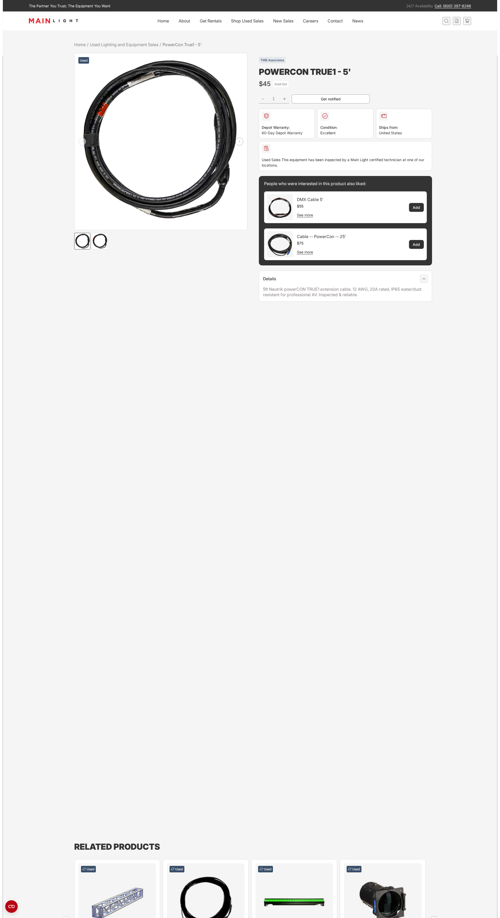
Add (416, 207)
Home (163, 20)
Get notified (331, 99)
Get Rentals (211, 20)
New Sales (283, 20)
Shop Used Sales (247, 20)
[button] (239, 141)
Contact (335, 20)
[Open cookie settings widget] (11, 906)
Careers (310, 20)
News (357, 20)
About (184, 20)
